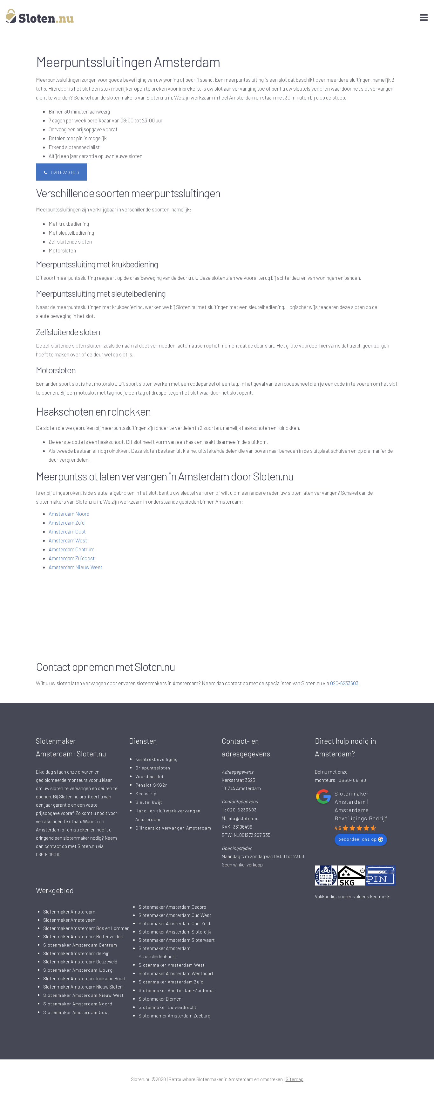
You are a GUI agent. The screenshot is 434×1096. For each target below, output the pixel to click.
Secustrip (146, 793)
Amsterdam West (68, 540)
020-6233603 (344, 683)
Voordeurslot (149, 776)
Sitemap (294, 1079)
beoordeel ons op (357, 839)
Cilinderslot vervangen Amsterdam (173, 828)
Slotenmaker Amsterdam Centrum (80, 945)
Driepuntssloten (152, 767)
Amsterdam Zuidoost (72, 558)
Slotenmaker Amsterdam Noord (77, 1003)
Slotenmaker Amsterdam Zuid (171, 981)
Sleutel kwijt (148, 802)
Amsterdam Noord (69, 513)
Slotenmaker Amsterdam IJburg (78, 970)
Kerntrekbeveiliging (156, 759)
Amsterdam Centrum (71, 549)
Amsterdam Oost (67, 531)
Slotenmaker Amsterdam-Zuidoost (176, 990)
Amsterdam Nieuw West (75, 567)
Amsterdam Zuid (67, 522)
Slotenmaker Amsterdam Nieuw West (83, 995)
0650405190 (352, 780)
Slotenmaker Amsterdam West (172, 965)
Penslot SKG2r (151, 785)
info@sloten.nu (243, 818)
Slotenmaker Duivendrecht (168, 1007)
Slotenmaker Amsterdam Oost (76, 1012)
